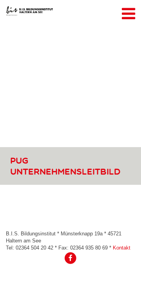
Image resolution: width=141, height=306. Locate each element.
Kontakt (121, 248)
